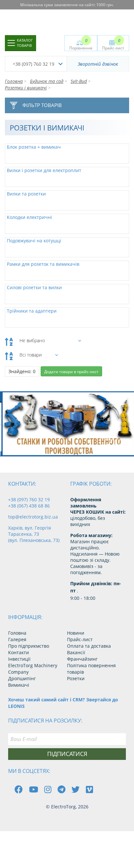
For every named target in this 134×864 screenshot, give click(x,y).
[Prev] (109, 444)
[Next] (124, 444)
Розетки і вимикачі (26, 88)
